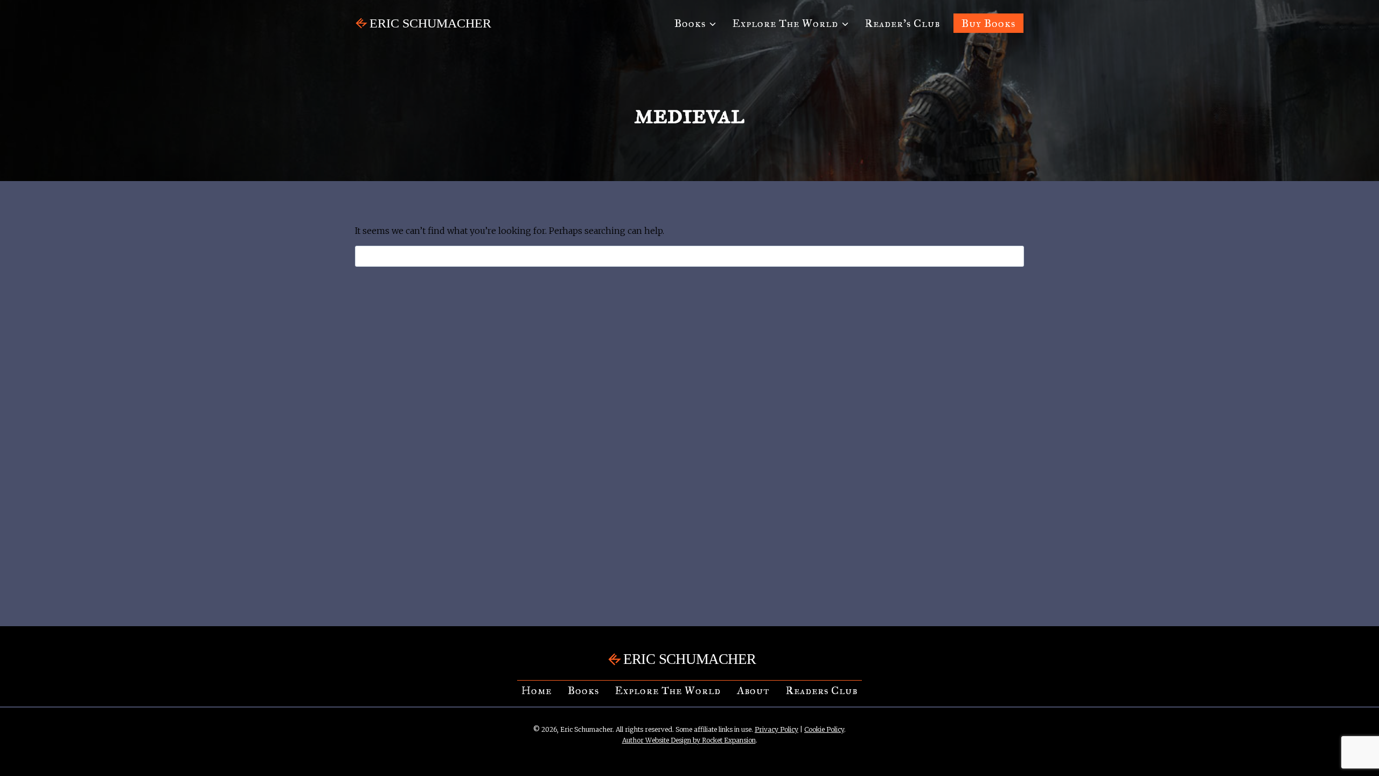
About (753, 690)
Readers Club (822, 690)
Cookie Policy (824, 729)
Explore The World (668, 690)
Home (536, 690)
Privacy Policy (776, 729)
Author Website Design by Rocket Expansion (689, 740)
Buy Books (988, 23)
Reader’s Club (902, 23)
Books (583, 690)
